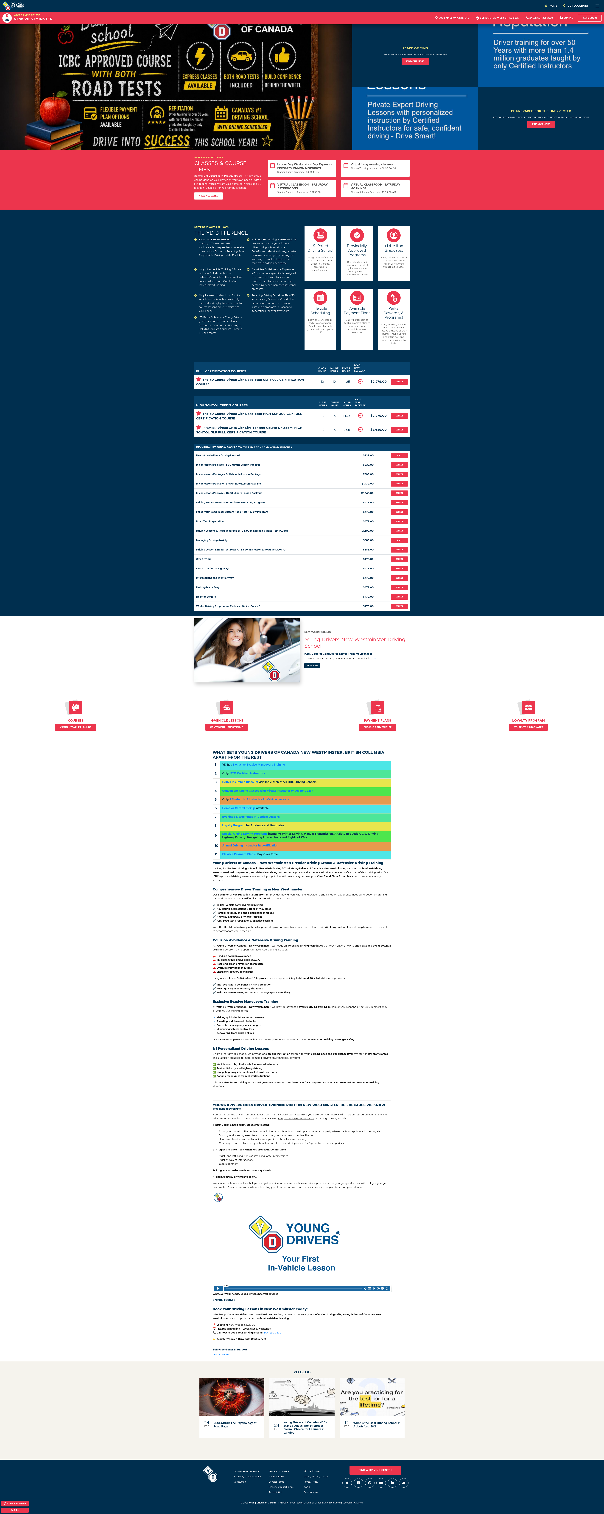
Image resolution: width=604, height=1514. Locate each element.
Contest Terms (276, 1482)
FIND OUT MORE (415, 61)
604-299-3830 (272, 1332)
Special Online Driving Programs (244, 833)
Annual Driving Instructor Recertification (250, 845)
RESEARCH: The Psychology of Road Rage (235, 1425)
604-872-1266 (221, 1354)
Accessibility (275, 1492)
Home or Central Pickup (238, 808)
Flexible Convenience (377, 727)
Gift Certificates (312, 1471)
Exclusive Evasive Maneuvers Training (259, 764)
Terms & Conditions (279, 1471)
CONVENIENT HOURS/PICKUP (226, 727)
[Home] (13, 6)
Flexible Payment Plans (238, 854)
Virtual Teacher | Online (75, 727)
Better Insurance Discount (240, 782)
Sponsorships (311, 1492)
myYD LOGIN (590, 18)
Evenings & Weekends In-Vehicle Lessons (251, 817)
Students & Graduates (528, 727)
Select (399, 382)
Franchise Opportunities (281, 1487)
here (375, 658)
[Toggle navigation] (597, 6)
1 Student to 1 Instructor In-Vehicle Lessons (259, 799)
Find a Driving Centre (375, 1470)
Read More (312, 666)
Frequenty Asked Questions (248, 1477)
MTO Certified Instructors (247, 773)
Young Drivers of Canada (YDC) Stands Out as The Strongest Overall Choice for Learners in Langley (305, 1427)
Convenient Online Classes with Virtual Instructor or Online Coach (267, 790)
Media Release (276, 1477)
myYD (307, 1487)
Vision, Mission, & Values (317, 1477)
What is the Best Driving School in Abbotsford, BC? (376, 1425)
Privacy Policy (311, 1482)
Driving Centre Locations (246, 1471)
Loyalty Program (233, 825)
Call (399, 455)
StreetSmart (239, 1482)
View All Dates (208, 196)
